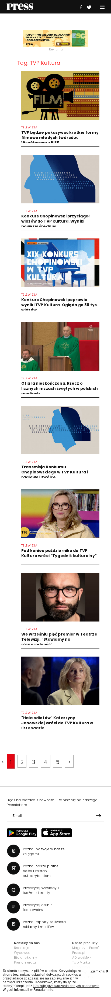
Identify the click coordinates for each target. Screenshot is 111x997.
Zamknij (99, 971)
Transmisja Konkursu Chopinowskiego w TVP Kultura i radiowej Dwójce (54, 472)
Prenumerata (25, 962)
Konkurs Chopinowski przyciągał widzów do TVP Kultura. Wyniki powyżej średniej (55, 221)
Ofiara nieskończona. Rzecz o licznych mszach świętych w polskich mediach (59, 388)
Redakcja (22, 947)
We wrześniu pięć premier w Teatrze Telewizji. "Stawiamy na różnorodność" (59, 639)
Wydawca (22, 952)
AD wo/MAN (82, 957)
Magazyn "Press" (85, 947)
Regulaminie (43, 990)
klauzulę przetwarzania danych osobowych (66, 986)
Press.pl (78, 952)
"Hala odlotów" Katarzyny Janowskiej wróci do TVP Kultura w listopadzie (57, 723)
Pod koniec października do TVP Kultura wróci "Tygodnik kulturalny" (59, 553)
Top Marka (81, 962)
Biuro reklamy (25, 957)
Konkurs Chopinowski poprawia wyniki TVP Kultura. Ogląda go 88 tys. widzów (59, 305)
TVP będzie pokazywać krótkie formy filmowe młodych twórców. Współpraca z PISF (60, 137)
